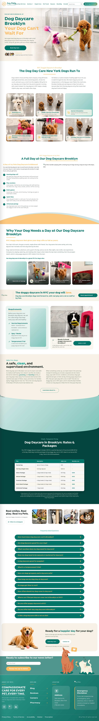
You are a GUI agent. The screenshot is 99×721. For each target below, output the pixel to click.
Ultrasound (55, 19)
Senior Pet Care (78, 16)
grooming (22, 375)
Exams (11, 13)
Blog (32, 688)
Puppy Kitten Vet (78, 13)
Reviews (34, 693)
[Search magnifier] (81, 4)
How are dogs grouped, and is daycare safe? (35, 573)
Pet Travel (46, 4)
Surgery (33, 16)
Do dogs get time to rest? (28, 585)
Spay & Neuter (35, 19)
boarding (31, 375)
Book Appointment (90, 4)
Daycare (52, 4)
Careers (34, 698)
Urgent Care (38, 4)
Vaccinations (13, 16)
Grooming (66, 4)
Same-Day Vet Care (20, 4)
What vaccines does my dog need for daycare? (36, 549)
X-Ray (53, 13)
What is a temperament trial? (29, 567)
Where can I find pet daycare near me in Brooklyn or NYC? (40, 597)
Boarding (59, 4)
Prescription (49, 717)
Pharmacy (35, 703)
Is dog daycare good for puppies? (31, 561)
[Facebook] (10, 707)
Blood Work (55, 16)
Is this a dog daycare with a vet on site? (33, 615)
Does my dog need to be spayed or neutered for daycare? (40, 555)
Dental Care (34, 13)
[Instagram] (4, 707)
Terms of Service (18, 717)
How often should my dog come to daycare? (35, 591)
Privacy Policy (6, 717)
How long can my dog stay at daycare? (33, 579)
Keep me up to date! (18, 669)
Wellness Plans (14, 19)
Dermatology (35, 22)
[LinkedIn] (16, 707)
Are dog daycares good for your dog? (32, 543)
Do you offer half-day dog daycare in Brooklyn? (36, 609)
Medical (39, 717)
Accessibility (31, 717)
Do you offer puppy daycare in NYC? (32, 603)
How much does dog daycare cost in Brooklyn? (36, 537)
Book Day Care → (15, 48)
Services (29, 4)
